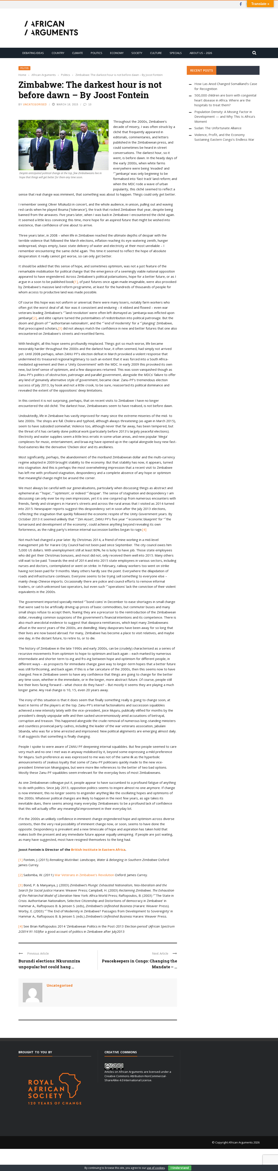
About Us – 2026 (201, 53)
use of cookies (156, 1168)
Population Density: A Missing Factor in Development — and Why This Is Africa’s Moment (224, 116)
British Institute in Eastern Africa (98, 849)
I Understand (180, 1168)
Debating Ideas (33, 53)
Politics (96, 53)
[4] (144, 529)
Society (136, 53)
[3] (60, 328)
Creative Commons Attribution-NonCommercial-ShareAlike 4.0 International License (135, 1078)
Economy (117, 53)
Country (58, 53)
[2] (35, 318)
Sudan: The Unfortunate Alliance (218, 128)
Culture (156, 53)
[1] (76, 281)
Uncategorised (35, 104)
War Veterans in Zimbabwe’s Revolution (85, 875)
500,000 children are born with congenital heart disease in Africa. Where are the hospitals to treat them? (225, 100)
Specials (176, 53)
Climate (77, 53)
